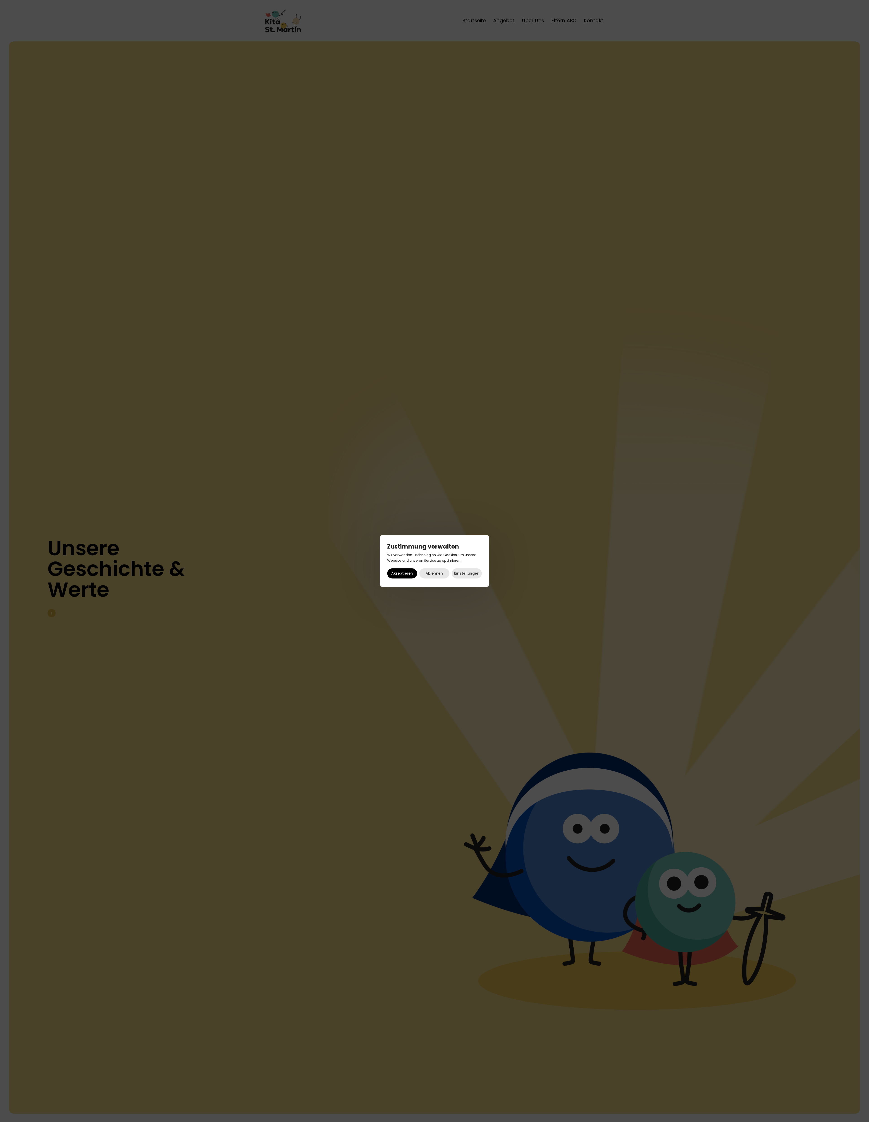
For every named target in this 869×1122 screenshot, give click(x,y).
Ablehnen (434, 573)
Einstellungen (467, 573)
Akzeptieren (402, 573)
